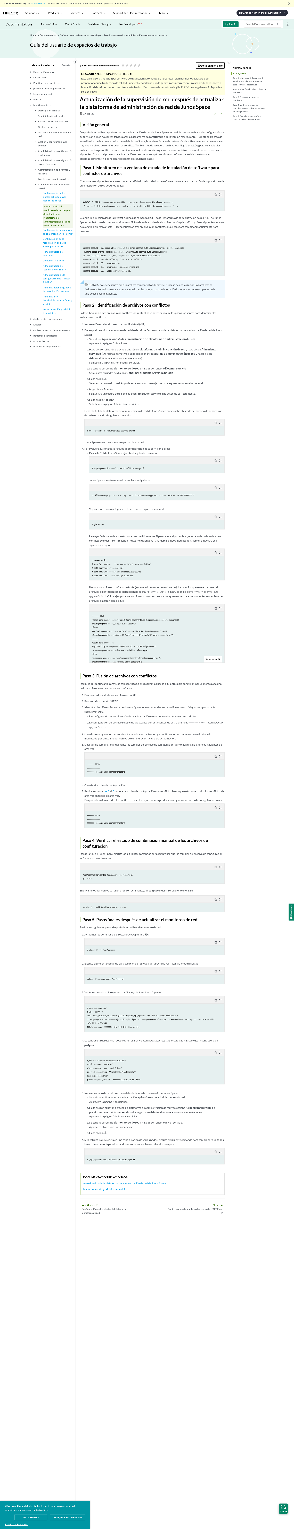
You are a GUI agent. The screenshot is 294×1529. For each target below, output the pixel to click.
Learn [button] (162, 13)
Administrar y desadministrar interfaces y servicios (57, 300)
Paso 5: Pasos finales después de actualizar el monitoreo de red (247, 118)
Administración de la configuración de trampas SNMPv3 (56, 278)
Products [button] (53, 13)
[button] (283, 1509)
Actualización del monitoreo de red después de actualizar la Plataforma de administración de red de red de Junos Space (57, 216)
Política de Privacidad (16, 1524)
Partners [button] (97, 13)
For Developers (130, 24)
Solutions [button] (31, 13)
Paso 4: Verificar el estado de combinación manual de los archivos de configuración (249, 108)
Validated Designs (99, 24)
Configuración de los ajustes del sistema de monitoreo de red (54, 196)
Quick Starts (72, 24)
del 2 (106, 791)
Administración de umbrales (53, 253)
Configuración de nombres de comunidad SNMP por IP (58, 231)
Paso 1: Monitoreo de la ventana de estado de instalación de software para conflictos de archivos (248, 81)
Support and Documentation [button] (130, 13)
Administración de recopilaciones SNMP (54, 267)
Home (33, 35)
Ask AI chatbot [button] (38, 3)
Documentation (18, 24)
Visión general (239, 73)
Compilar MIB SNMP (54, 260)
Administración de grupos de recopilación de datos (57, 289)
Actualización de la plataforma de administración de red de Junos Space (124, 1183)
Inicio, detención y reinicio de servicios (57, 311)
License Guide (48, 24)
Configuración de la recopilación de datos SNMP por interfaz (54, 242)
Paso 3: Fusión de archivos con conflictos (246, 99)
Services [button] (75, 13)
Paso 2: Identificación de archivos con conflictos (249, 91)
